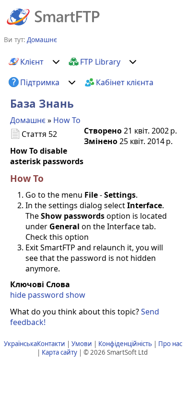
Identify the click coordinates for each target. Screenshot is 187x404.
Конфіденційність (125, 343)
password (46, 295)
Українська (20, 343)
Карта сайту (59, 352)
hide (18, 295)
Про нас (170, 343)
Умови (81, 343)
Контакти (51, 343)
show (75, 295)
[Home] (53, 16)
